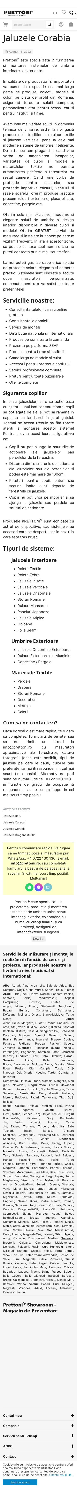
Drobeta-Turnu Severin (31, 1184)
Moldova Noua (42, 1064)
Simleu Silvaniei (24, 1230)
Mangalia (60, 1081)
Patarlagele (10, 1052)
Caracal (68, 1205)
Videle (43, 1259)
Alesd (6, 1023)
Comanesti (43, 1010)
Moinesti (23, 1014)
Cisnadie (19, 1238)
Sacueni (62, 1023)
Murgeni (67, 1284)
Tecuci (56, 1114)
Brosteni (8, 1242)
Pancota (56, 994)
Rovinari (53, 1122)
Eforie (36, 1081)
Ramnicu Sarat (48, 1052)
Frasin (35, 1246)
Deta (32, 1263)
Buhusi (23, 1010)
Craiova (33, 1105)
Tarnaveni (66, 1196)
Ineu (25, 994)
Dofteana (9, 1014)
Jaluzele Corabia (14, 828)
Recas (17, 1267)
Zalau (41, 1230)
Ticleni (15, 1126)
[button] (38, 939)
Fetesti (53, 1151)
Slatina (26, 1213)
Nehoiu (68, 1047)
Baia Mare (41, 1172)
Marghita (27, 1023)
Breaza (34, 1217)
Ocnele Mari (65, 1279)
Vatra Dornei (64, 1250)
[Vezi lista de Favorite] (64, 13)
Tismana (28, 1126)
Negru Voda (37, 1085)
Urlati (16, 1225)
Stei (13, 1027)
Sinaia (69, 1221)
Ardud (69, 1230)
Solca (47, 1250)
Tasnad (48, 1234)
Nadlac (45, 994)
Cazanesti (38, 1151)
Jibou (6, 1230)
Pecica (68, 994)
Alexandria (50, 1255)
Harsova (25, 1081)
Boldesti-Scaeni (13, 1217)
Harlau (7, 1159)
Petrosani (32, 1147)
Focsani (51, 1288)
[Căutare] (49, 24)
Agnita (68, 1234)
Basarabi (9, 1076)
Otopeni (24, 1167)
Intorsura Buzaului (27, 1089)
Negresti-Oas (32, 1234)
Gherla (28, 1072)
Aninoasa (9, 1143)
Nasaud (33, 1031)
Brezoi (7, 1279)
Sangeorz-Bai (49, 1031)
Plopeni (58, 1221)
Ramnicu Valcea (14, 1284)
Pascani (24, 1159)
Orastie (8, 1147)
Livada (16, 1234)
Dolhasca (9, 1246)
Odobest (9, 1292)
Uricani (57, 1147)
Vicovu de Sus (13, 1255)
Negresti (9, 1288)
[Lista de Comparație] (54, 13)
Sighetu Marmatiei (15, 1176)
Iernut (41, 1188)
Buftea (57, 1163)
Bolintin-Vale (11, 1118)
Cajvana (24, 1242)
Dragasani (37, 1279)
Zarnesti (8, 1047)
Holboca (67, 1093)
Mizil (35, 1221)
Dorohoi (39, 1035)
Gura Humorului (52, 1246)
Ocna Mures (34, 989)
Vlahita (44, 1139)
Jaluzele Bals (12, 816)
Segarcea (27, 1110)
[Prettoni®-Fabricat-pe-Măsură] (18, 12)
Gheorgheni (26, 1134)
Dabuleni (46, 1105)
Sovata (26, 1196)
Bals (58, 1205)
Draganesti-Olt (28, 1209)
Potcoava (66, 1209)
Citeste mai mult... (60, 1475)
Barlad (45, 1284)
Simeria (45, 1147)
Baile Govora (12, 1275)
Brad (22, 1143)
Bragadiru (44, 1163)
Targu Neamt (38, 1205)
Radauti (22, 1250)
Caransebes (22, 1064)
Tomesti (21, 1163)
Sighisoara (10, 1196)
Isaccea (23, 1271)
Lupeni (68, 1143)
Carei (6, 1234)
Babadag (9, 1271)
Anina (28, 1060)
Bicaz (33, 1201)
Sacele (68, 1043)
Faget (43, 1263)
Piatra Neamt (50, 1201)
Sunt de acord (20, 1482)
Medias (53, 1238)
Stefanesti (48, 1006)
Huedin (40, 1072)
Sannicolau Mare (34, 1267)
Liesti (6, 1114)
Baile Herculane (58, 1060)
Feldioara (24, 1043)
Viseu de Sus (31, 1180)
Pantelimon (39, 1167)
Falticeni (23, 1246)
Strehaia (67, 1184)
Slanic (7, 1225)
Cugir (20, 989)
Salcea (35, 1250)
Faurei (18, 1039)
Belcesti (68, 1155)
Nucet (39, 1023)
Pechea (27, 1114)
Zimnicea (56, 1259)
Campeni (9, 989)
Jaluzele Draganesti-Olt (19, 835)
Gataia (54, 1263)
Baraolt (8, 1089)
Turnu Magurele (24, 1259)
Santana (8, 998)
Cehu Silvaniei (63, 1225)
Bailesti (8, 1101)
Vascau (44, 1027)
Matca (16, 1114)
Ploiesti (45, 1221)
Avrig (6, 1238)
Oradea (50, 1023)
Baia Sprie (57, 1172)
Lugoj (6, 1267)
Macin (35, 1271)
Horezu (50, 1279)
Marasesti (66, 1288)
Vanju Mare (11, 1188)
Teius (59, 989)
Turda (52, 1072)
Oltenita (56, 1056)
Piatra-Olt (49, 1209)
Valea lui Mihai (27, 1027)
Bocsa (7, 1064)
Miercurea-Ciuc (48, 1134)
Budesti (8, 1056)
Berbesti (67, 1275)
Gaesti (53, 1093)
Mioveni (20, 1006)
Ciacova (20, 1263)
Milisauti (8, 1250)
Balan (28, 1130)
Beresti (68, 1110)
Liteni (69, 1246)
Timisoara (55, 1267)
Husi (56, 1284)
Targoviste (49, 1097)
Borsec (47, 1130)
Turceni (43, 1126)
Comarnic (9, 1221)
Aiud (26, 985)
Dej (19, 1072)
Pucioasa (21, 1097)
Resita (19, 1068)
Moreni (7, 1097)
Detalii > (38, 938)
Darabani (9, 1035)
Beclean (8, 1031)
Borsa (69, 1172)
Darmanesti (65, 1010)
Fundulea (22, 1056)
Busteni (50, 1217)
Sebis (26, 998)
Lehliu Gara (39, 1056)
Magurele (9, 1167)
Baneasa (41, 1047)
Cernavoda (10, 1081)
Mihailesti (33, 1118)
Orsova (54, 1184)
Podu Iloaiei (48, 1159)
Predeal (40, 1043)
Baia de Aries (56, 985)
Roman (68, 1201)
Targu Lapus (54, 1176)
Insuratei (42, 1039)
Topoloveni (66, 1006)
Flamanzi (54, 1035)
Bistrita (20, 1031)
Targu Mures (45, 1196)
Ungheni (8, 1201)
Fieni (42, 1093)
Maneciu (24, 1221)
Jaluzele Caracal (14, 822)
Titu (61, 1097)
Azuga (56, 1213)
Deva (44, 1143)
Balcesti (53, 1275)
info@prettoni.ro (17, 747)
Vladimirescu (47, 998)
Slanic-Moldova (53, 1014)
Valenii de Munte (33, 1225)
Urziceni (46, 1155)
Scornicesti (10, 1213)
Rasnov (55, 1043)
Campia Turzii (51, 1068)
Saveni (68, 1035)
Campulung (10, 1002)
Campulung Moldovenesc (54, 1242)
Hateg (56, 1143)
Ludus (52, 1188)
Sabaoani (21, 1205)
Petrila (19, 1147)
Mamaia (47, 1081)
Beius (16, 1023)
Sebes (49, 989)
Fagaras (8, 1043)
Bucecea (25, 1035)
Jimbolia (67, 1263)
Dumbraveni (36, 1238)
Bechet (8, 1105)
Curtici (15, 994)
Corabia (8, 1209)
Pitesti (33, 1006)
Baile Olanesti (35, 1275)
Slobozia (18, 1155)
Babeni (68, 1271)
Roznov (8, 1205)
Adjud (38, 1288)
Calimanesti (21, 1279)
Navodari (19, 1085)
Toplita (27, 1139)
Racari (34, 1097)
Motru (19, 1122)
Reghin (20, 1192)
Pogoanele (28, 1052)
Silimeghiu (37, 1176)
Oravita (59, 1064)
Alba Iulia (37, 985)
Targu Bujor (42, 1114)
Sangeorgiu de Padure (43, 1192)
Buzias (7, 1263)
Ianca (29, 1039)
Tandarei (32, 1155)
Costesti (34, 1002)
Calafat (20, 1105)
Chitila (69, 1163)
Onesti (36, 1014)
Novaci (35, 1122)
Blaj (70, 985)
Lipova (33, 994)
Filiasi (58, 1105)
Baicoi (69, 1213)
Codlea (68, 1039)
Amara (23, 1151)
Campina (67, 1217)
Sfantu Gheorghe (52, 1089)
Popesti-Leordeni (61, 1167)
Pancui (20, 1292)
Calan (33, 1143)
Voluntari (9, 1172)
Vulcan (68, 1147)
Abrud (16, 985)
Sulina (45, 1271)
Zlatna (69, 989)
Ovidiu (53, 1085)
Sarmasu (67, 1192)
